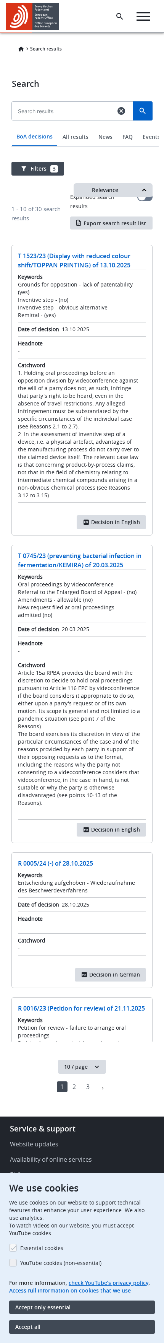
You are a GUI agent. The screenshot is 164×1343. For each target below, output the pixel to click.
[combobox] (82, 128)
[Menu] (143, 16)
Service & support (43, 1128)
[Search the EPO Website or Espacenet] (120, 16)
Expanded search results (145, 197)
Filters (43, 168)
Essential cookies (41, 1248)
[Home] (35, 16)
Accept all (27, 1326)
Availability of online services (51, 1159)
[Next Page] (102, 1086)
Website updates (34, 1144)
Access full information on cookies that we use (70, 1290)
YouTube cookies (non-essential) (60, 1262)
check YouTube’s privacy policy (108, 1282)
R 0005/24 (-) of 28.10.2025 (55, 863)
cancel (121, 111)
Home (21, 49)
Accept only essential (43, 1307)
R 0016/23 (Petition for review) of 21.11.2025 (81, 1008)
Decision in (115, 522)
